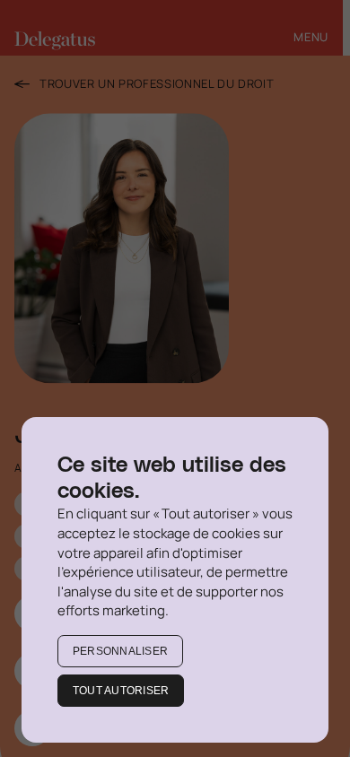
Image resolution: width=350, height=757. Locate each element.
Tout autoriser (121, 690)
